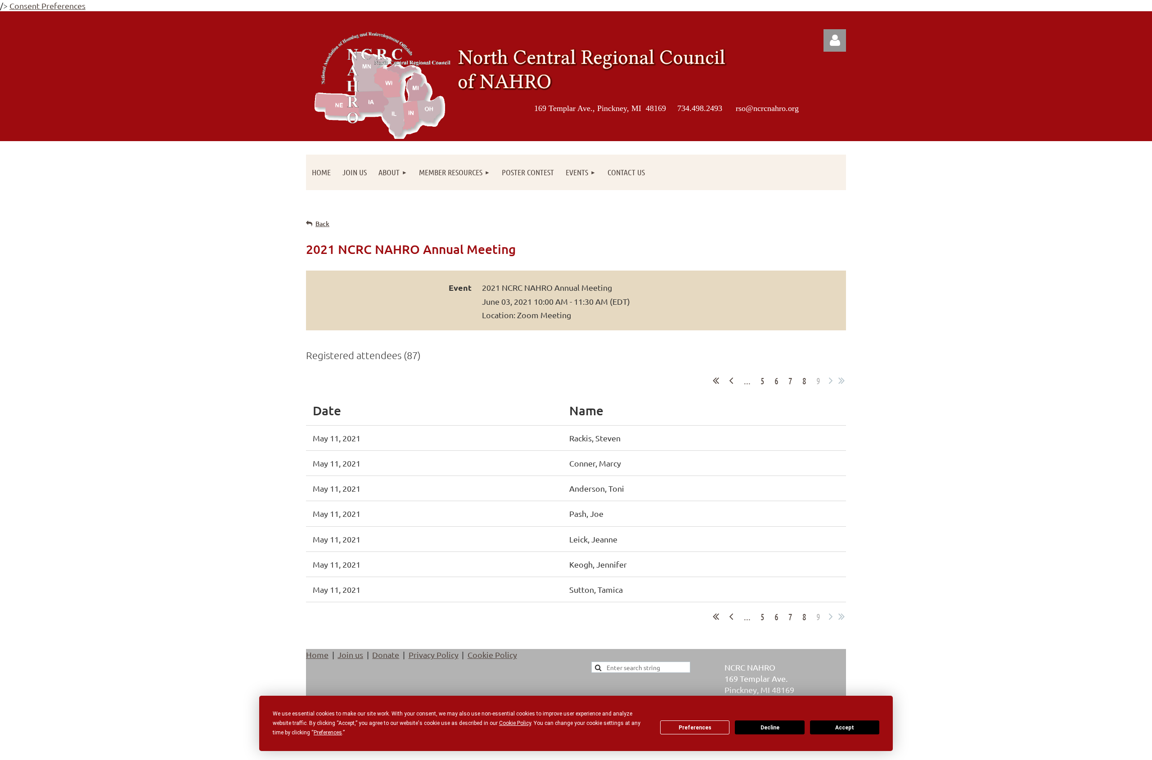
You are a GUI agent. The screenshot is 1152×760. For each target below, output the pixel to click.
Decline (769, 727)
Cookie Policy (492, 654)
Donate (385, 654)
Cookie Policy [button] (515, 723)
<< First (715, 380)
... (747, 380)
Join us (350, 654)
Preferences (695, 727)
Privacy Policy (434, 654)
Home (317, 654)
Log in (835, 40)
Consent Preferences (47, 5)
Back (322, 223)
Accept (844, 727)
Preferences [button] (328, 732)
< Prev (731, 380)
